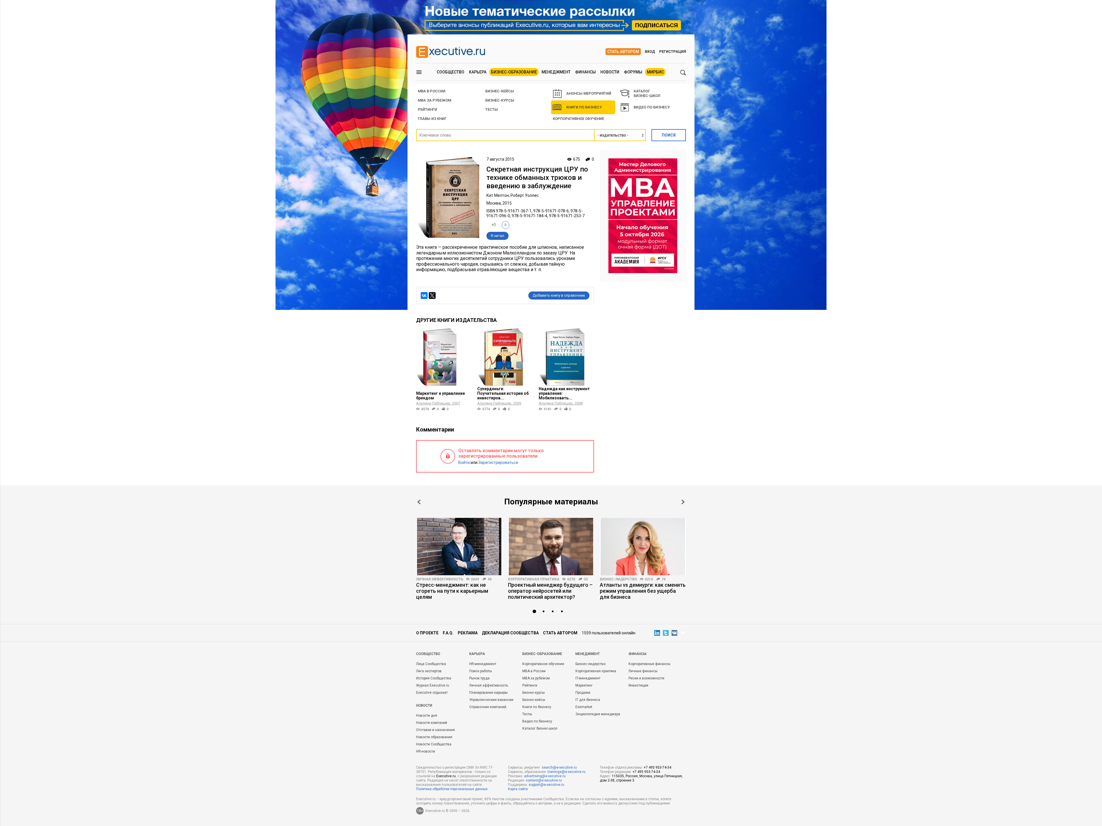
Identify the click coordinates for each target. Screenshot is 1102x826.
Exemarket (583, 707)
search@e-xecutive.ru (559, 767)
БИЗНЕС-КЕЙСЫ (499, 91)
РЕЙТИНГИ (427, 109)
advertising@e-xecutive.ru (545, 776)
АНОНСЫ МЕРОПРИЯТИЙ (588, 93)
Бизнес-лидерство (618, 579)
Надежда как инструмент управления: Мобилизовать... (564, 393)
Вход (650, 51)
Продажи (582, 693)
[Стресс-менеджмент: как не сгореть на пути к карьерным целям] (459, 546)
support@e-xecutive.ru (546, 785)
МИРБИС (655, 72)
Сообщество (450, 72)
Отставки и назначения (435, 730)
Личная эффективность (439, 579)
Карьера (477, 72)
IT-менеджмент (587, 678)
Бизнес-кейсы (533, 700)
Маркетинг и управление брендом (440, 395)
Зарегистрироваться (498, 462)
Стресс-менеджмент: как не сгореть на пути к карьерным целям (452, 591)
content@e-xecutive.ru (544, 780)
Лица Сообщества (431, 664)
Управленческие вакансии (491, 700)
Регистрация (672, 51)
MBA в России (534, 671)
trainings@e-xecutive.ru (566, 772)
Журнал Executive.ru (432, 685)
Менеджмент (556, 72)
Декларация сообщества (510, 633)
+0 (493, 225)
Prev (419, 502)
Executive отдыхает (432, 693)
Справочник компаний (487, 707)
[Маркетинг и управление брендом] (444, 357)
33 (586, 579)
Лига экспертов (429, 671)
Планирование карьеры (488, 693)
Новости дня (426, 716)
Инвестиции (638, 685)
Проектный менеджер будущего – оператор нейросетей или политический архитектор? (550, 591)
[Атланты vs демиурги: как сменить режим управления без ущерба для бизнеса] (643, 546)
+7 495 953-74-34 (657, 767)
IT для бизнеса (587, 700)
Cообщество (428, 654)
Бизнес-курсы (499, 100)
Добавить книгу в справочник (559, 295)
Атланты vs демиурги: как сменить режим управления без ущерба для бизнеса (643, 591)
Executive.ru (446, 776)
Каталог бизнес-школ (539, 728)
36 (490, 579)
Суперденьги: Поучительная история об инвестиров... (503, 393)
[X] (432, 295)
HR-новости (425, 751)
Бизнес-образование (514, 72)
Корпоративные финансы (649, 664)
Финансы (585, 72)
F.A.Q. (448, 633)
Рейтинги (529, 685)
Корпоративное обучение (578, 118)
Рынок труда (479, 678)
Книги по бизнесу (584, 107)
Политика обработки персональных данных (452, 789)
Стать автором (623, 51)
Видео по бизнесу (652, 107)
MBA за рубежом (434, 100)
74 (663, 579)
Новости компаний (431, 723)
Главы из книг (432, 118)
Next (683, 502)
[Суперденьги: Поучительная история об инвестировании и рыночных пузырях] (505, 357)
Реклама (468, 633)
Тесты (491, 109)
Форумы (633, 72)
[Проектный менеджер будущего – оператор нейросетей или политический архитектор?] (551, 546)
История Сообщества (433, 678)
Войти (464, 462)
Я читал (497, 236)
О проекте (427, 633)
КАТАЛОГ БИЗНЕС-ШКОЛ (647, 93)
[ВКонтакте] (424, 295)
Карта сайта (518, 789)
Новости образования (434, 737)
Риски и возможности (646, 678)
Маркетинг (584, 685)
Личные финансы (642, 671)
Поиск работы (480, 671)
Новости (609, 72)
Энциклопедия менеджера (597, 714)
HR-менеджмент (482, 664)
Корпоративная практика (533, 579)
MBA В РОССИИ (431, 91)
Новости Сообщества (433, 744)
